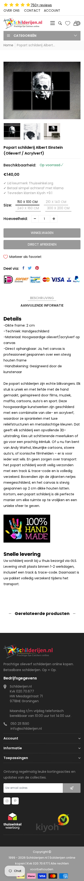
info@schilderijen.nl (26, 728)
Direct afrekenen (42, 244)
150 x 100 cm (27, 201)
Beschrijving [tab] (42, 298)
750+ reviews (41, 5)
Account (52, 10)
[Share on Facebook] (23, 268)
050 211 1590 (19, 723)
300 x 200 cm (58, 208)
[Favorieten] (67, 23)
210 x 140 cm (56, 201)
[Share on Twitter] (30, 268)
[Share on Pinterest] (37, 268)
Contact (32, 10)
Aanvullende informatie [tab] (42, 305)
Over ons (12, 10)
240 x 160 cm (28, 208)
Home (8, 45)
